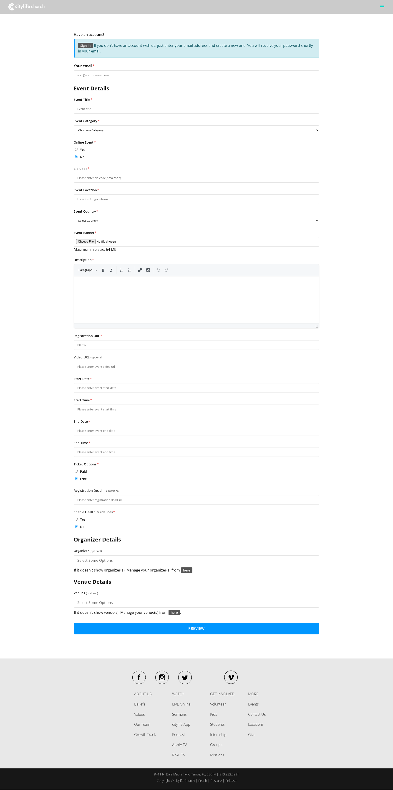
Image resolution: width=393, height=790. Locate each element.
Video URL (88, 357)
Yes (82, 149)
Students (217, 724)
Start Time (83, 400)
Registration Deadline (97, 490)
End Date (82, 421)
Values (139, 714)
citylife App (181, 724)
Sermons (179, 714)
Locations (255, 724)
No (82, 157)
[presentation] (87, 270)
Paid (83, 471)
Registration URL (88, 336)
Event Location (86, 190)
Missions (217, 755)
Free (83, 479)
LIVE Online (181, 704)
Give (251, 734)
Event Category (87, 121)
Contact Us (257, 714)
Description (84, 260)
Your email (84, 65)
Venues (86, 593)
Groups (216, 744)
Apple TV (179, 744)
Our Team (142, 724)
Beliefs (139, 704)
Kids (213, 714)
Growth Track (145, 734)
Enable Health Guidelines (94, 512)
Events (253, 704)
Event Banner (85, 233)
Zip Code (82, 168)
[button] (87, 270)
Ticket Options (86, 464)
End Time (82, 443)
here (186, 570)
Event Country (86, 211)
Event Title (83, 99)
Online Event (85, 142)
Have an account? (89, 34)
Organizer (88, 551)
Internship (218, 734)
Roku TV (178, 755)
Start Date (83, 379)
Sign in (85, 45)
